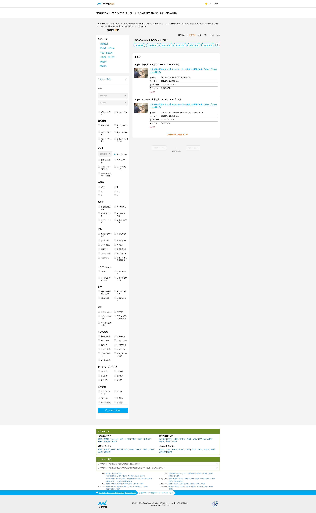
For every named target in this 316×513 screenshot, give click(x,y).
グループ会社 (171, 503)
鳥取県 (119, 486)
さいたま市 (114, 439)
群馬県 (125, 481)
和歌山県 (176, 476)
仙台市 (168, 449)
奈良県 (171, 476)
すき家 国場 (208, 45)
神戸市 (112, 449)
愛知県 (108, 483)
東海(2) (103, 62)
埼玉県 (108, 478)
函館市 (213, 449)
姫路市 (132, 449)
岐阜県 (136, 483)
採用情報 (162, 503)
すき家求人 (152, 45)
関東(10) (104, 44)
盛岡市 (207, 478)
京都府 (205, 473)
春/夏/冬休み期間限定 (122, 140)
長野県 (203, 483)
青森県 (197, 478)
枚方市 (100, 452)
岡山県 (113, 486)
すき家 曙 (139, 45)
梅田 (174, 473)
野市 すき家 (166, 45)
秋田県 (213, 478)
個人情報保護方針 (182, 503)
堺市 (126, 449)
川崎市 (140, 439)
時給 (206, 35)
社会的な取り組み (152, 503)
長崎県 (188, 486)
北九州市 (162, 452)
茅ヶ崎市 (131, 476)
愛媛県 (108, 489)
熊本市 (169, 452)
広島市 (187, 449)
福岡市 (174, 449)
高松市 (140, 486)
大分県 (199, 486)
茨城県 (108, 481)
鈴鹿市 (209, 439)
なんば (183, 473)
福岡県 (171, 486)
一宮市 (174, 442)
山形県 (171, 481)
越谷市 (114, 442)
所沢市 (118, 478)
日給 (212, 35)
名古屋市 (162, 439)
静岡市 (176, 439)
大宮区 (123, 478)
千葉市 (133, 439)
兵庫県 (189, 473)
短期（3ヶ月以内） (122, 133)
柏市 (138, 478)
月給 (218, 35)
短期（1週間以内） (122, 127)
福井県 (192, 483)
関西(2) (103, 66)
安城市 (168, 442)
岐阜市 (195, 439)
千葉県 (129, 478)
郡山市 (200, 449)
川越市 (112, 478)
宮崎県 (211, 486)
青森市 (206, 449)
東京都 (108, 473)
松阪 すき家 (194, 45)
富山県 (176, 483)
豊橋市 (161, 442)
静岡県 (125, 483)
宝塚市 (145, 449)
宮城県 (187, 478)
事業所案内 (142, 503)
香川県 (135, 486)
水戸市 (112, 481)
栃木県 (144, 478)
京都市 (106, 449)
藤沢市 (125, 476)
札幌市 (161, 449)
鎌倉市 (137, 476)
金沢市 (186, 483)
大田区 (100, 442)
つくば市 (118, 481)
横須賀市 (107, 442)
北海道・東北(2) (107, 57)
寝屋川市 (107, 452)
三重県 (141, 483)
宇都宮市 (149, 478)
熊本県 (193, 486)
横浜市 (100, 439)
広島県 (108, 486)
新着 (200, 35)
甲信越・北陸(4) (107, 48)
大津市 (151, 449)
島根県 (124, 486)
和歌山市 (120, 449)
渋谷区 (127, 439)
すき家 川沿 (180, 45)
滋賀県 (211, 473)
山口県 (130, 486)
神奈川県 (108, 476)
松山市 (180, 449)
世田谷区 (147, 439)
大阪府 (171, 473)
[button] (217, 45)
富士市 (182, 439)
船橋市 (134, 478)
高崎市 (130, 481)
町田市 (119, 473)
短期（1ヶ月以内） (106, 133)
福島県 (176, 481)
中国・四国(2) (106, 53)
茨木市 (138, 449)
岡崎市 (119, 483)
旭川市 (193, 449)
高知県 (118, 489)
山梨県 (197, 483)
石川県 (181, 483)
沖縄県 (171, 489)
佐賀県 (182, 486)
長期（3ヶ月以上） (106, 140)
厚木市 (142, 476)
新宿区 (106, 439)
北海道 (171, 478)
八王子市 (113, 473)
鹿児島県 (205, 486)
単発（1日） (105, 125)
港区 (121, 439)
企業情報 (134, 503)
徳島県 (146, 486)
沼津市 (189, 439)
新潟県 (171, 483)
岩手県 (202, 478)
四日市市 (202, 439)
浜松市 (169, 439)
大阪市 (100, 449)
